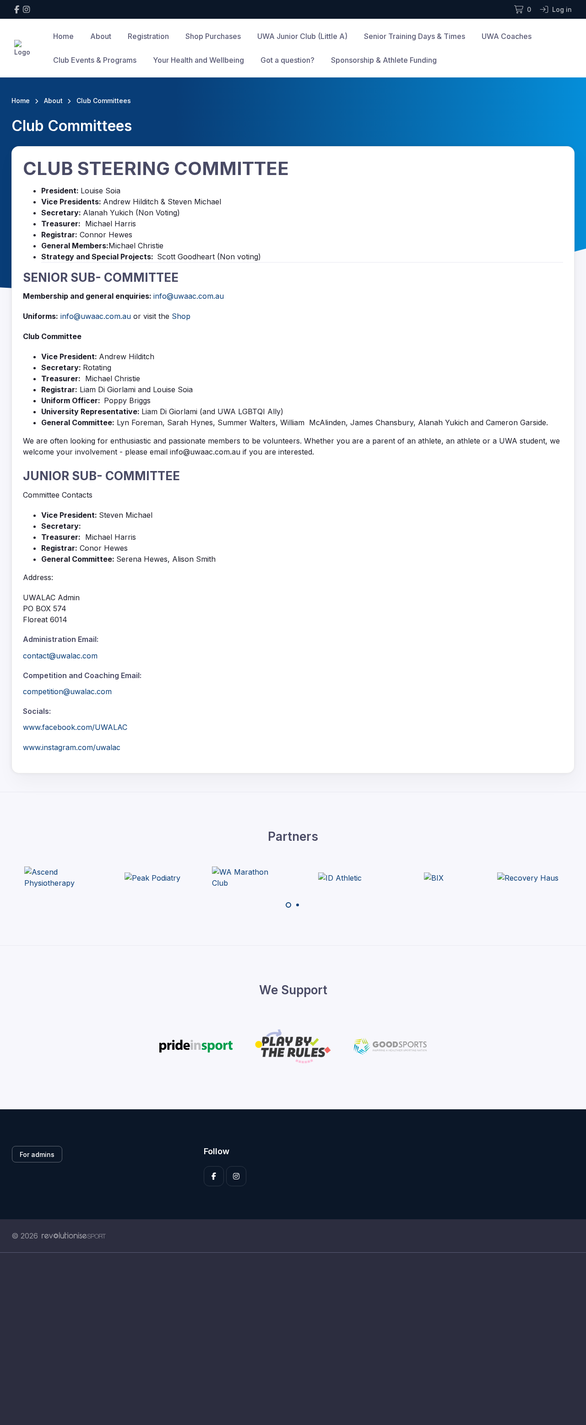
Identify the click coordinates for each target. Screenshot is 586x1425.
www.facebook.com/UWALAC (75, 727)
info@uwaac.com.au (188, 296)
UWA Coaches (507, 36)
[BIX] (434, 877)
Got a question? (287, 60)
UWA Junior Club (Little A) (302, 36)
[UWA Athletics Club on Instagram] (26, 9)
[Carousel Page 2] (297, 905)
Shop (181, 316)
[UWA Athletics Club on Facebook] (16, 9)
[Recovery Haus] (528, 877)
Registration (148, 36)
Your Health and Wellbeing (198, 60)
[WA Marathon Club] (246, 877)
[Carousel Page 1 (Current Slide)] (288, 905)
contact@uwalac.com (60, 655)
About (100, 36)
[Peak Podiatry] (152, 877)
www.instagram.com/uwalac (71, 747)
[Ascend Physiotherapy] (58, 877)
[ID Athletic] (340, 877)
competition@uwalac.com (67, 691)
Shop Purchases (213, 36)
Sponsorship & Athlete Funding (384, 60)
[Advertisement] (286, 1339)
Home (63, 36)
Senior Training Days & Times (414, 36)
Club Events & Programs (94, 60)
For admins (37, 1154)
